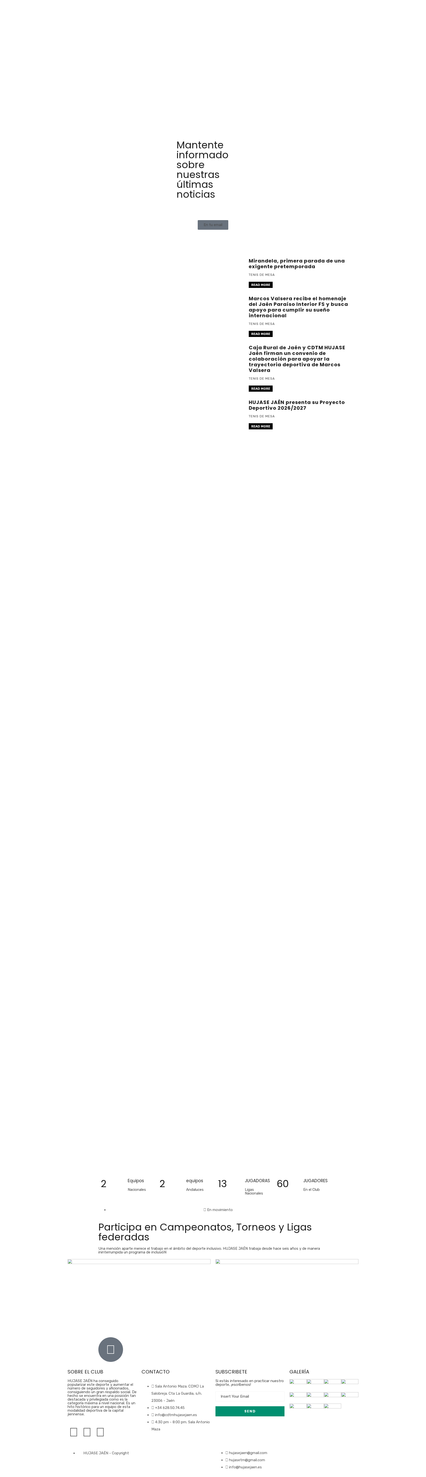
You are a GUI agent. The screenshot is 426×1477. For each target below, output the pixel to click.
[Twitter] (87, 1432)
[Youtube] (100, 1432)
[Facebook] (74, 1432)
